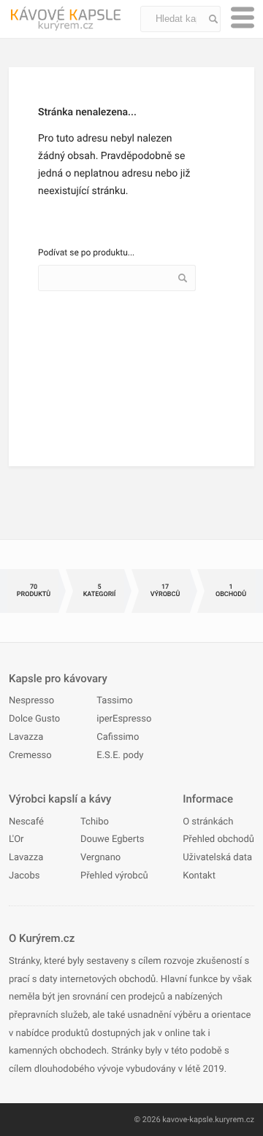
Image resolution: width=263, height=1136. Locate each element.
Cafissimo (117, 737)
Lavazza (26, 737)
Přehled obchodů (218, 839)
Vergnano (100, 857)
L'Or (16, 839)
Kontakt (199, 875)
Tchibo (94, 821)
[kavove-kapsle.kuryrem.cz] (74, 19)
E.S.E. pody (119, 755)
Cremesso (30, 755)
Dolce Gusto (34, 719)
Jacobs (24, 875)
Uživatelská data (217, 857)
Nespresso (31, 700)
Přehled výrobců (114, 875)
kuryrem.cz (234, 1119)
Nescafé (26, 821)
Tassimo (114, 700)
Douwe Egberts (112, 839)
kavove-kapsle (187, 1119)
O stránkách (208, 821)
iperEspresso (123, 719)
